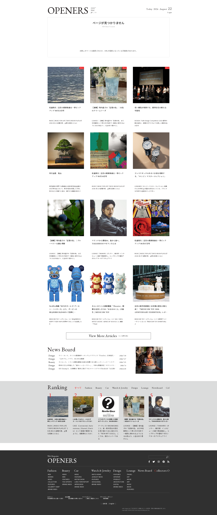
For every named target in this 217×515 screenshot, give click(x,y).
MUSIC (129, 484)
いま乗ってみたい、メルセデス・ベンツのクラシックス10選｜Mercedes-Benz (83, 420)
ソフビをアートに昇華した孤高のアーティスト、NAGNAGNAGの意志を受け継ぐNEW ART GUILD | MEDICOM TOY (108, 420)
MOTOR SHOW (79, 479)
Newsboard (157, 388)
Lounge (144, 388)
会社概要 (67, 497)
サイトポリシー (87, 497)
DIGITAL (116, 484)
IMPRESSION (79, 484)
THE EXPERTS (67, 481)
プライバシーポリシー (106, 497)
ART (128, 481)
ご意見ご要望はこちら (92, 498)
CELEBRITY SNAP (54, 486)
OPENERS (67, 10)
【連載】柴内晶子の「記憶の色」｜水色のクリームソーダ (108, 109)
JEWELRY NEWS (97, 477)
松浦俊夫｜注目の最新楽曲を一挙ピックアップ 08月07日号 (150, 242)
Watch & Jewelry (120, 388)
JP (91, 12)
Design (134, 388)
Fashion (88, 388)
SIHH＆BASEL (96, 481)
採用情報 (105, 498)
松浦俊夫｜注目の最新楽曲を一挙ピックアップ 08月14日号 (108, 174)
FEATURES (51, 484)
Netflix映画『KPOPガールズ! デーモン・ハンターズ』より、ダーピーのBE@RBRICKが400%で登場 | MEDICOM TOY (64, 309)
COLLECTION (52, 481)
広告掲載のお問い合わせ (75, 498)
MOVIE (129, 479)
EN (95, 12)
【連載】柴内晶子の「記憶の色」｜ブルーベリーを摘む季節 (65, 242)
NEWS (50, 479)
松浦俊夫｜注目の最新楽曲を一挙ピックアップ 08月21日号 (65, 109)
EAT (128, 477)
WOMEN (50, 477)
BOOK (129, 486)
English (111, 504)
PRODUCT (117, 479)
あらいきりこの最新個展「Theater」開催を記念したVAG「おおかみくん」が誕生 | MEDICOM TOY (108, 309)
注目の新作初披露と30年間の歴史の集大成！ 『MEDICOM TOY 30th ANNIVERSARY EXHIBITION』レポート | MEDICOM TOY (151, 309)
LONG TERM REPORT (82, 481)
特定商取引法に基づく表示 (55, 498)
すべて (78, 388)
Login (169, 12)
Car (107, 388)
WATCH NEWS (96, 474)
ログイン (50, 497)
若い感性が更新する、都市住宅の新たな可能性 (150, 109)
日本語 (105, 504)
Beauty (99, 388)
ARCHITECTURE (119, 481)
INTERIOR (117, 477)
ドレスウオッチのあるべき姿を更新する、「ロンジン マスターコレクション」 (150, 174)
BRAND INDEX (52, 489)
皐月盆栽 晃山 (55, 173)
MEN (49, 474)
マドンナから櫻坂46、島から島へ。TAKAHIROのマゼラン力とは (106, 242)
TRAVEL (129, 474)
